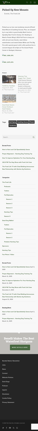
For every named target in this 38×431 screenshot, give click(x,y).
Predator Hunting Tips (11, 242)
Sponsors (5, 246)
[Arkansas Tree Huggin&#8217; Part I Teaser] (26, 84)
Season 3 (9, 208)
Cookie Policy (6, 398)
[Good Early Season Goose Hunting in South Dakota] (9, 98)
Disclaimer (5, 394)
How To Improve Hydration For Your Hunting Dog (18, 158)
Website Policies (7, 377)
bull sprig (12, 122)
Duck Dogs (6, 381)
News (4, 369)
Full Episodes (8, 195)
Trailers (6, 191)
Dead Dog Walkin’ (8, 220)
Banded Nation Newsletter (11, 361)
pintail (32, 122)
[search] (27, 2)
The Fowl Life (15, 14)
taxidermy (12, 125)
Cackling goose (22, 122)
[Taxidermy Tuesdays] (9, 79)
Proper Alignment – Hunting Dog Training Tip (17, 154)
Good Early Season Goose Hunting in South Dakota (8, 107)
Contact (5, 373)
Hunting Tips (8, 212)
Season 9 (7, 216)
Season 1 (9, 199)
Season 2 (9, 203)
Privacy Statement (8, 402)
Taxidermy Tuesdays (8, 86)
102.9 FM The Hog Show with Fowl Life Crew (17, 162)
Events (6, 14)
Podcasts (7, 186)
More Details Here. (20, 347)
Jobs (4, 365)
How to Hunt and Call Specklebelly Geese (16, 149)
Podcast (5, 386)
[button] (35, 2)
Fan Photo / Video (8, 254)
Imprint (4, 390)
